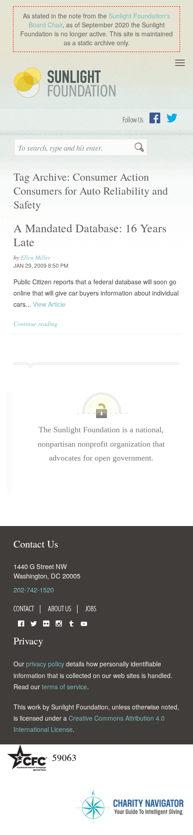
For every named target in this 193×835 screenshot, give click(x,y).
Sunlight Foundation (66, 83)
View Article (49, 304)
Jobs (90, 608)
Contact (23, 608)
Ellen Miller (35, 257)
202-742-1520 (33, 589)
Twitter (172, 118)
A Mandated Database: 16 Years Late (90, 234)
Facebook (154, 118)
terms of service (64, 686)
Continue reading (35, 323)
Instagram (59, 622)
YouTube (84, 622)
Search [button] (139, 148)
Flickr (46, 622)
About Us (59, 608)
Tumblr (71, 622)
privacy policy (45, 663)
